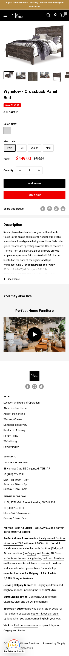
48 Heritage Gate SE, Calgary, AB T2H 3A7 (27, 468)
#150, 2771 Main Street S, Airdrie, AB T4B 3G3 (29, 502)
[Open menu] (5, 15)
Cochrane (34, 596)
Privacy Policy (11, 446)
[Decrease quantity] (20, 170)
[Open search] (48, 15)
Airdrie (45, 553)
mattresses (10, 563)
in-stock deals (50, 608)
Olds (17, 601)
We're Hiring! (10, 441)
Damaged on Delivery (15, 424)
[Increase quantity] (38, 170)
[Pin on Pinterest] (49, 208)
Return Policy (11, 435)
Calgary (31, 553)
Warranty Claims (13, 419)
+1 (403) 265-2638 (14, 474)
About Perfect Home (15, 408)
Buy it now (34, 194)
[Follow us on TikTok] (41, 386)
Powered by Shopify (54, 643)
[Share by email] (63, 208)
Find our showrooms (26, 625)
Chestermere (49, 596)
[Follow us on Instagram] (34, 386)
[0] (62, 15)
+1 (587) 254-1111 (14, 508)
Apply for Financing (14, 413)
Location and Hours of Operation (22, 402)
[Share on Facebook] (42, 208)
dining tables (34, 558)
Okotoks (8, 601)
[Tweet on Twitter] (56, 208)
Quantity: (9, 170)
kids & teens (30, 563)
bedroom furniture (53, 558)
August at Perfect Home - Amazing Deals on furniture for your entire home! (34, 4)
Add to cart (34, 183)
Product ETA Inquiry (14, 430)
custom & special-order (45, 613)
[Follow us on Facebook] (27, 386)
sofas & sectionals (15, 558)
